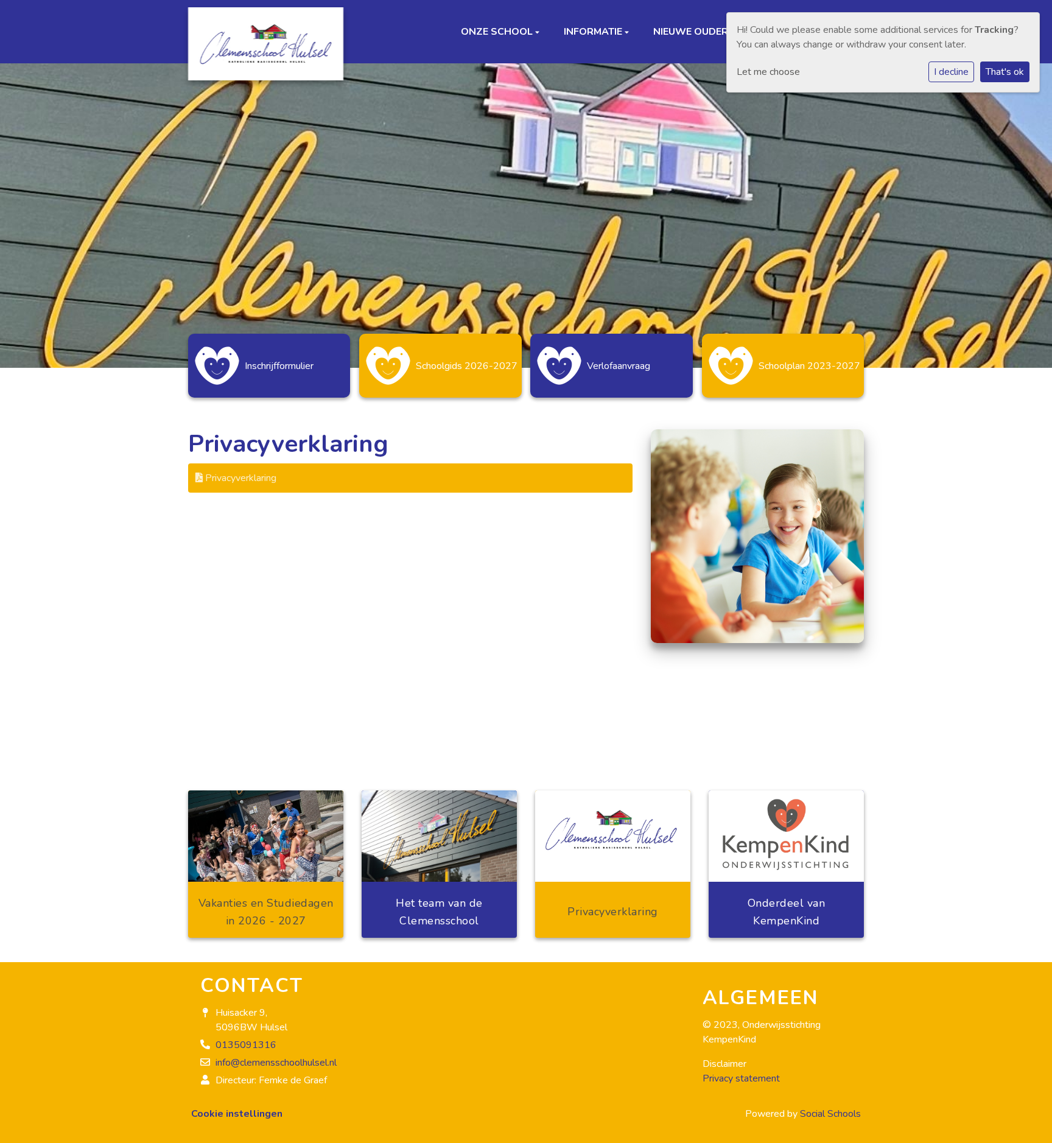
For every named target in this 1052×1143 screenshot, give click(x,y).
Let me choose (768, 72)
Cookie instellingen (236, 1113)
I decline (951, 72)
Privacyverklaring (239, 478)
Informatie (594, 34)
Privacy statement (741, 1078)
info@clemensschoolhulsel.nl (276, 1062)
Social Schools (830, 1113)
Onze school (498, 34)
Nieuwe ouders (694, 34)
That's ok (1005, 72)
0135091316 (246, 1045)
